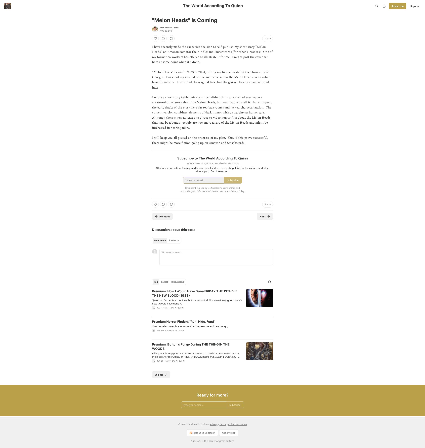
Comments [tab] (160, 240)
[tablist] (166, 240)
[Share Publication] (384, 6)
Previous (164, 216)
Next (262, 216)
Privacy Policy (237, 191)
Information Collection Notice (211, 191)
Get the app (229, 432)
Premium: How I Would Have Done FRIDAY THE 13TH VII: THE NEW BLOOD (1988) (194, 293)
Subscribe (397, 6)
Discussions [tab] (177, 281)
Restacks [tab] (174, 240)
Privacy (213, 424)
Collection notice (237, 424)
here (155, 87)
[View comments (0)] (163, 38)
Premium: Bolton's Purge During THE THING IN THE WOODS (191, 347)
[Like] (155, 38)
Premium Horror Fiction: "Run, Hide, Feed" (183, 322)
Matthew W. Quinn (169, 27)
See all (159, 374)
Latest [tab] (164, 281)
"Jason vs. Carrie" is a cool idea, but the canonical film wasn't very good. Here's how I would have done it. (197, 302)
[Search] (377, 6)
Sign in (414, 6)
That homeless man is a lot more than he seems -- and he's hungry (190, 326)
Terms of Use (228, 187)
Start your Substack (203, 432)
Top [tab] (156, 281)
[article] (212, 301)
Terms (222, 424)
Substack (196, 441)
